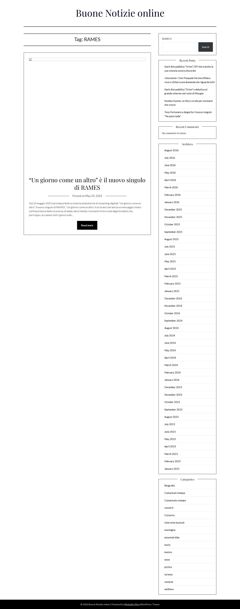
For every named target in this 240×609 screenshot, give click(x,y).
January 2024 (171, 379)
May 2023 (170, 439)
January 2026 (171, 202)
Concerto (169, 515)
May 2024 (170, 350)
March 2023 (171, 453)
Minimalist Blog (132, 604)
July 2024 (169, 335)
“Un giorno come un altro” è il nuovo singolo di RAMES (87, 183)
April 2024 (170, 357)
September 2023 (173, 409)
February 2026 (172, 194)
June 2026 (170, 165)
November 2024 (173, 305)
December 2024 (173, 298)
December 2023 (173, 387)
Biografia (169, 485)
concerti (168, 507)
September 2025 (173, 231)
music (167, 544)
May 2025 (170, 261)
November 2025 (173, 217)
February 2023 (172, 461)
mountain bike (171, 537)
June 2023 (170, 431)
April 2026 (170, 179)
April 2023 (170, 446)
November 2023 (173, 394)
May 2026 (170, 172)
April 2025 (170, 268)
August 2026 (171, 150)
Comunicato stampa (175, 500)
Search (166, 38)
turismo (168, 574)
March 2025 (171, 276)
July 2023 (169, 424)
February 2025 (172, 283)
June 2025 (170, 254)
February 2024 (172, 372)
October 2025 (172, 224)
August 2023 (171, 416)
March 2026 (171, 187)
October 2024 (172, 313)
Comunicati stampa (174, 492)
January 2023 (171, 468)
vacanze (168, 581)
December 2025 (173, 209)
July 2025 (169, 246)
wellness (169, 589)
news (167, 559)
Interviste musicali (174, 522)
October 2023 (172, 402)
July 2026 (169, 157)
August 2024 (171, 327)
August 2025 (171, 239)
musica (168, 552)
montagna (169, 529)
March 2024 (171, 364)
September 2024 (173, 320)
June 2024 (170, 342)
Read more (87, 225)
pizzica (168, 566)
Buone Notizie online (120, 12)
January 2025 (171, 291)
